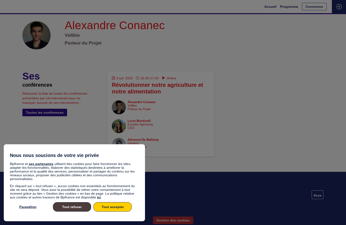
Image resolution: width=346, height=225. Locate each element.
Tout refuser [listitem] (72, 207)
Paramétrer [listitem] (27, 207)
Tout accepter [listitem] (113, 207)
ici (99, 197)
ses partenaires (41, 164)
